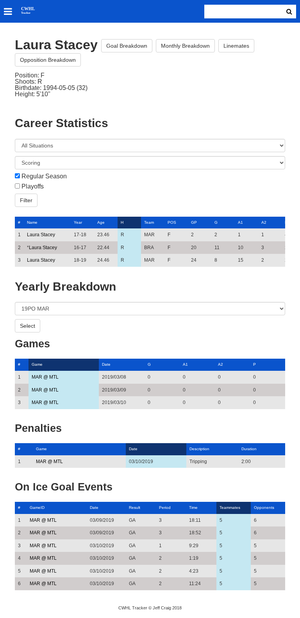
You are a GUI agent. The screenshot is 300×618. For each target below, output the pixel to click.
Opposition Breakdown (48, 60)
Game (37, 364)
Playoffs (32, 186)
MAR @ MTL (45, 377)
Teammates (230, 507)
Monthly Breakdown (185, 46)
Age (101, 222)
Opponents (264, 507)
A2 (263, 222)
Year (78, 222)
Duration (249, 449)
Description (199, 449)
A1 (240, 222)
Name (32, 222)
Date (106, 364)
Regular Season (44, 176)
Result (134, 507)
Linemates (236, 46)
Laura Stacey (41, 234)
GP (194, 222)
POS (172, 222)
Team (149, 222)
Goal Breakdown (126, 46)
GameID (37, 507)
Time (193, 507)
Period (165, 507)
